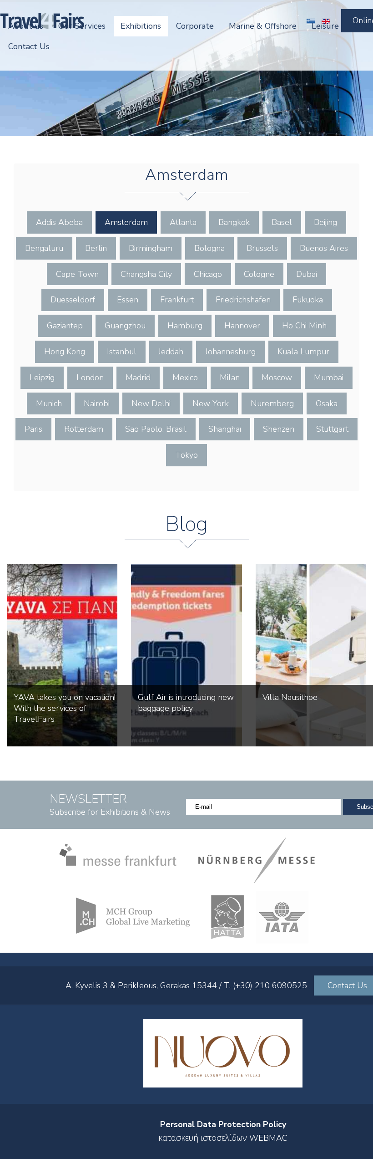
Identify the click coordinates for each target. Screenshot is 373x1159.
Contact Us (29, 46)
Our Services (82, 25)
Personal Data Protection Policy (223, 1124)
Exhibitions (141, 25)
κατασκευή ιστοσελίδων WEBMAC (222, 1138)
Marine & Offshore (263, 25)
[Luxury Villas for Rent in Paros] (222, 1084)
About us (25, 25)
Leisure (325, 25)
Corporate (195, 25)
